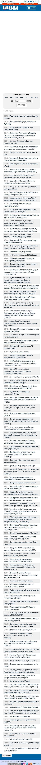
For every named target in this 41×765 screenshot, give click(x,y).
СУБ (31, 97)
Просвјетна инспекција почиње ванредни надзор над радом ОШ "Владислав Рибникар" (21, 421)
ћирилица (10, 1)
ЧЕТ (21, 97)
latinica (3, 1)
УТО (11, 97)
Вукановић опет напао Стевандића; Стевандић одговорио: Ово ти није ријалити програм (20, 435)
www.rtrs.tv (22, 761)
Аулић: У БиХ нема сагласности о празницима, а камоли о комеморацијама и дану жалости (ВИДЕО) (20, 363)
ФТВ (39, 763)
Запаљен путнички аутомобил (21, 581)
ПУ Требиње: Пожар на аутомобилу (23, 630)
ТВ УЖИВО (10, 4)
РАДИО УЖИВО (29, 4)
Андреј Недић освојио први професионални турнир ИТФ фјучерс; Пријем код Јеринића (20, 323)
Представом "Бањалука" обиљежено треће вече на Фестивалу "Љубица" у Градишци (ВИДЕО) (21, 527)
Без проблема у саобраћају (20, 716)
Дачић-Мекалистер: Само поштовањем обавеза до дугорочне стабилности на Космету (17, 371)
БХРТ (35, 763)
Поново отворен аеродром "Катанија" (24, 533)
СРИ (16, 97)
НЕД (36, 97)
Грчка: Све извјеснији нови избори (22, 466)
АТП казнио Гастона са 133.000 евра (23, 255)
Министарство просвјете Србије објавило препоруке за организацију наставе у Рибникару (21, 305)
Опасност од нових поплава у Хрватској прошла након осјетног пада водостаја (18, 635)
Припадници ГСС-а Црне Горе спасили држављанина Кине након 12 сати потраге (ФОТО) (21, 400)
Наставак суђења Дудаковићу (21, 739)
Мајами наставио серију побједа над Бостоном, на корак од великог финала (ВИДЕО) (20, 643)
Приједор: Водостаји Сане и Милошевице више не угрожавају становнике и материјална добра (21, 575)
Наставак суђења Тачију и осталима (23, 661)
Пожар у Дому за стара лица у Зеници (24, 707)
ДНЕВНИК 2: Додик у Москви (20, 251)
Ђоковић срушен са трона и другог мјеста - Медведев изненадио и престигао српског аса (20, 728)
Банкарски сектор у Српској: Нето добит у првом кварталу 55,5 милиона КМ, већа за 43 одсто (19, 567)
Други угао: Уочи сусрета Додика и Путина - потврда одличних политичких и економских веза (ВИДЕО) (20, 135)
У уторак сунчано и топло (19, 352)
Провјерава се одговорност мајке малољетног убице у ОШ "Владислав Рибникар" (19, 454)
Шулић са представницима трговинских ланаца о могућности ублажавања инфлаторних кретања (17, 280)
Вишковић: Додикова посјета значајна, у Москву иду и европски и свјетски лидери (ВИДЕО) (21, 471)
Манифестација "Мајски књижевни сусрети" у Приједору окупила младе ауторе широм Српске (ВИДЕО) (20, 511)
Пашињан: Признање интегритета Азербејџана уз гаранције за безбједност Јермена (19, 407)
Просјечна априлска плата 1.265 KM (23, 483)
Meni (33, 8)
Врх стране (13, 764)
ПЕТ (26, 97)
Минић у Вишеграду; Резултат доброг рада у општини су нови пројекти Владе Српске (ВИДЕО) (21, 272)
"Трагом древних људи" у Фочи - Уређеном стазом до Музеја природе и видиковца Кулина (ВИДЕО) (19, 223)
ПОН (6, 97)
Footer (8, 755)
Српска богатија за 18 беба (20, 681)
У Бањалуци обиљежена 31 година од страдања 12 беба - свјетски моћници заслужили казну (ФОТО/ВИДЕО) (21, 519)
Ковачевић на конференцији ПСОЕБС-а (24, 377)
